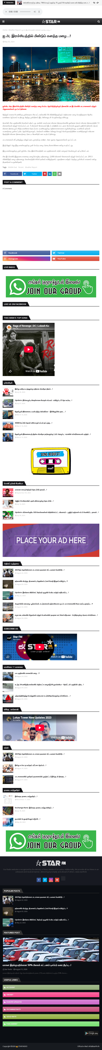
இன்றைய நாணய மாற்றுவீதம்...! (26, 796)
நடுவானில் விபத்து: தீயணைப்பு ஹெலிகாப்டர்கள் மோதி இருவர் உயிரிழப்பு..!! (41, 581)
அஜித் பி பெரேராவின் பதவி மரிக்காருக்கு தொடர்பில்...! (34, 501)
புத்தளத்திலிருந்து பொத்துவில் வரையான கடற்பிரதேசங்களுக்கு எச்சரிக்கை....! (43, 696)
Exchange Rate (14, 1009)
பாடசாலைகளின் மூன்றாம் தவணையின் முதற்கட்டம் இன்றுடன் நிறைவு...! (40, 776)
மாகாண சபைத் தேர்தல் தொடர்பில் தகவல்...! (31, 489)
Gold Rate (11, 1016)
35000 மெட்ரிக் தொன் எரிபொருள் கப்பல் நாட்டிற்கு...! (33, 423)
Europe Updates (14, 1002)
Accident (11, 987)
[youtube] (75, 258)
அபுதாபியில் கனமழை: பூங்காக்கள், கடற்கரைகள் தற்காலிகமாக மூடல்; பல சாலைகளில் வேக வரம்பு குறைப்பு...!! (54, 604)
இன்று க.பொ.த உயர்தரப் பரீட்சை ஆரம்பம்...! (30, 765)
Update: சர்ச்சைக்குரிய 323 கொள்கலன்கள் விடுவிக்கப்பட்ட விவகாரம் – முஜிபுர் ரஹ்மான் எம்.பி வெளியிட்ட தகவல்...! (57, 512)
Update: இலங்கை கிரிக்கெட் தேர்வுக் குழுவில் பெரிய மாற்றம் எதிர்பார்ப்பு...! (42, 592)
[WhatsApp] (63, 878)
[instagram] (26, 258)
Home (5, 30)
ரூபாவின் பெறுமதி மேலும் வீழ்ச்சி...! (27, 819)
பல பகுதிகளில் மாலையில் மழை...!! (27, 673)
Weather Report (15, 30)
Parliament (12, 1024)
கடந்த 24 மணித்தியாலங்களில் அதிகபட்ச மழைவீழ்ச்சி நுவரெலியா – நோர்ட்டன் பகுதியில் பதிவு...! (49, 684)
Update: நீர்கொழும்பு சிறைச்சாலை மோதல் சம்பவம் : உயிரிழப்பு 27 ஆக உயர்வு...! (43, 400)
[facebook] (26, 253)
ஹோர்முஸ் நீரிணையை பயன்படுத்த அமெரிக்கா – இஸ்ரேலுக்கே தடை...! (40, 411)
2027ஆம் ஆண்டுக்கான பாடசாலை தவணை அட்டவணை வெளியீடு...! (39, 570)
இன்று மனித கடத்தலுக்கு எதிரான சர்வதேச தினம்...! (34, 389)
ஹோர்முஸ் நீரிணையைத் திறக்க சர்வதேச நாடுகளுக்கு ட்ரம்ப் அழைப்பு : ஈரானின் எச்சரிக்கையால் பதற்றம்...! (53, 434)
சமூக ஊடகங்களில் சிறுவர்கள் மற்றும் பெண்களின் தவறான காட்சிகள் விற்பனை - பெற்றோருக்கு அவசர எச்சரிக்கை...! (56, 615)
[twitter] (75, 253)
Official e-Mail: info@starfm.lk (88, 1046)
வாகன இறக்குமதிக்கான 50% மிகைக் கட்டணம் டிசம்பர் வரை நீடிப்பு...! (37, 965)
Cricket (10, 994)
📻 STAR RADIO (21, 1046)
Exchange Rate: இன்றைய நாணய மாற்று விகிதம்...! (34, 807)
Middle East (12, 167)
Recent (21, 167)
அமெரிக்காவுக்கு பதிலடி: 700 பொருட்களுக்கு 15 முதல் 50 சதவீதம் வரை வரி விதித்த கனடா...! (56, 2)
